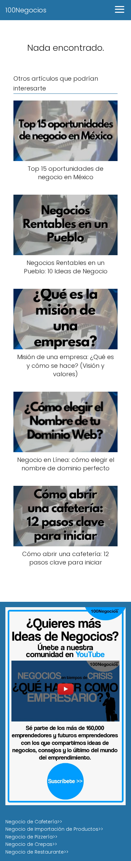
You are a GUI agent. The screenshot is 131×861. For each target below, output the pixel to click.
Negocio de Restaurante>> (37, 852)
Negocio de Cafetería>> (33, 821)
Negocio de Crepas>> (31, 844)
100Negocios (25, 10)
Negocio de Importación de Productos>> (54, 829)
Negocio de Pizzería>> (31, 836)
